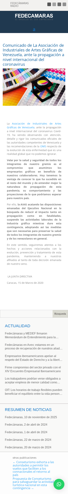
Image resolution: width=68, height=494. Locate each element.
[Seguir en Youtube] (64, 4)
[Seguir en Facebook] (49, 4)
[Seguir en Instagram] (59, 4)
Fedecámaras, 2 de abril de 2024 (26, 424)
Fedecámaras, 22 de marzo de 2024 (28, 439)
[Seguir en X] (54, 4)
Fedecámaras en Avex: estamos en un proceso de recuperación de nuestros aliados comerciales (34, 347)
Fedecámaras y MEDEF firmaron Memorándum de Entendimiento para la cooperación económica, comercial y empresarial (30, 335)
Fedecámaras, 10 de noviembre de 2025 (31, 417)
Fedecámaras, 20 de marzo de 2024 (28, 447)
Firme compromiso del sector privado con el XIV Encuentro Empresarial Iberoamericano (33, 369)
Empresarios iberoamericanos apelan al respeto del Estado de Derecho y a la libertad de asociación (34, 358)
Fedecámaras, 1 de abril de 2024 (26, 432)
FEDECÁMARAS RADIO (19, 4)
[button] (58, 484)
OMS (43, 146)
